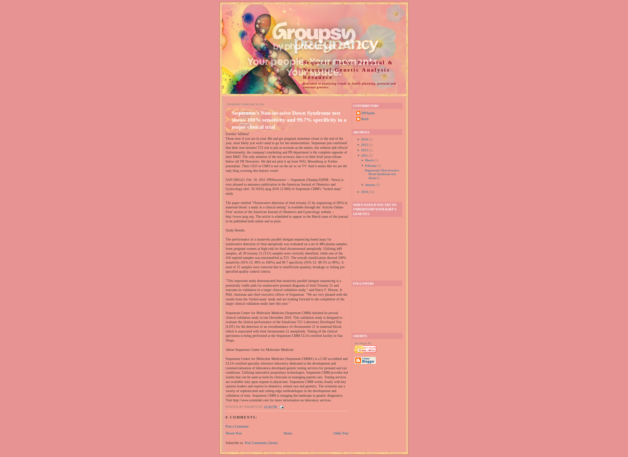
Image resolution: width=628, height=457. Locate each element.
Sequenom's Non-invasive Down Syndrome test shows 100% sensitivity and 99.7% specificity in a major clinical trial (289, 120)
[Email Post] (281, 406)
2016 (364, 139)
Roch (364, 119)
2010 (364, 192)
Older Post (341, 433)
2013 (364, 150)
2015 (364, 145)
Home (288, 433)
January (370, 185)
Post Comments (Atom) (261, 443)
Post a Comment (237, 426)
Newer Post (234, 433)
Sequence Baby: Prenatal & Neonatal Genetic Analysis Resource (348, 70)
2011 (364, 155)
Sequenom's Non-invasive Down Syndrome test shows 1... (382, 174)
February (371, 165)
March (369, 160)
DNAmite (368, 113)
